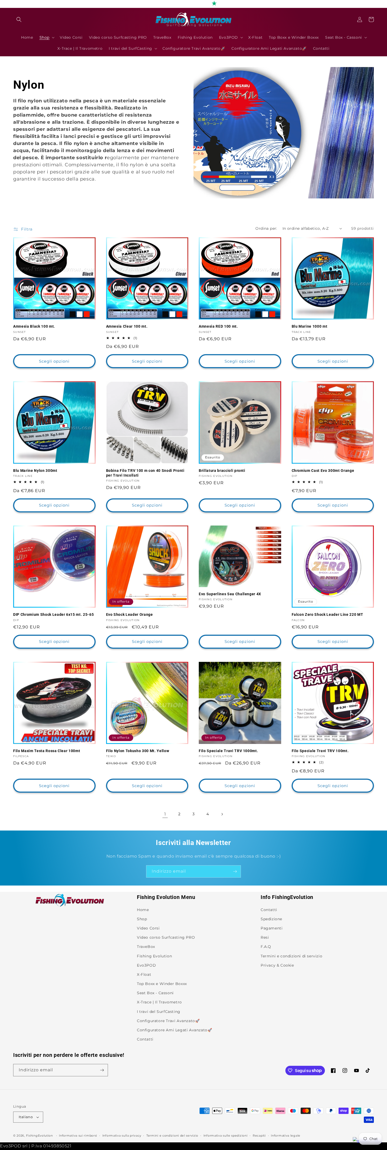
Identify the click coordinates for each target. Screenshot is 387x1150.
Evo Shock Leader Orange (129, 614)
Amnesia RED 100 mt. (218, 326)
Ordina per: (266, 228)
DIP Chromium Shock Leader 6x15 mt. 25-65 (53, 614)
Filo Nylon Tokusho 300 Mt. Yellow (137, 751)
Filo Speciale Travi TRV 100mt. (320, 751)
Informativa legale (285, 1135)
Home (143, 909)
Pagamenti (271, 928)
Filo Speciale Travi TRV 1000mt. (228, 751)
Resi (265, 937)
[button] (19, 19)
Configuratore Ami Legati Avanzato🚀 (174, 1030)
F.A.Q (266, 946)
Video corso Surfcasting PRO (166, 937)
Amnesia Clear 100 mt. (127, 326)
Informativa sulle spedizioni (226, 1135)
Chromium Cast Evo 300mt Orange (323, 470)
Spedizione (271, 919)
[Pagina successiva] (222, 814)
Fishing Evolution (154, 956)
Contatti (145, 1039)
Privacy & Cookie (277, 965)
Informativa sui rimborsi (78, 1135)
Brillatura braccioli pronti (222, 470)
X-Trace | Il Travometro (159, 1002)
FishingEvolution (39, 1135)
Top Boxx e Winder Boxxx (162, 983)
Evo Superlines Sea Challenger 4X (230, 594)
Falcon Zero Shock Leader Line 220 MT (327, 614)
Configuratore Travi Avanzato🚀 (168, 1020)
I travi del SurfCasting (158, 1011)
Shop (142, 919)
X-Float (144, 974)
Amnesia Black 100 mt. (34, 326)
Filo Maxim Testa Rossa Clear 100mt (46, 751)
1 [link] (165, 814)
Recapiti (259, 1135)
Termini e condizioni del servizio (172, 1135)
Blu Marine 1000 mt (310, 326)
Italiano (26, 1117)
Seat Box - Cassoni (155, 993)
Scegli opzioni (54, 361)
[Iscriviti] (235, 871)
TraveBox (146, 946)
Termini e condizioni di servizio (291, 956)
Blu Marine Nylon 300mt (35, 470)
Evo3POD (146, 965)
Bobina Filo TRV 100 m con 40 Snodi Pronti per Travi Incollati (145, 472)
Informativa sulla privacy (121, 1135)
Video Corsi (148, 928)
